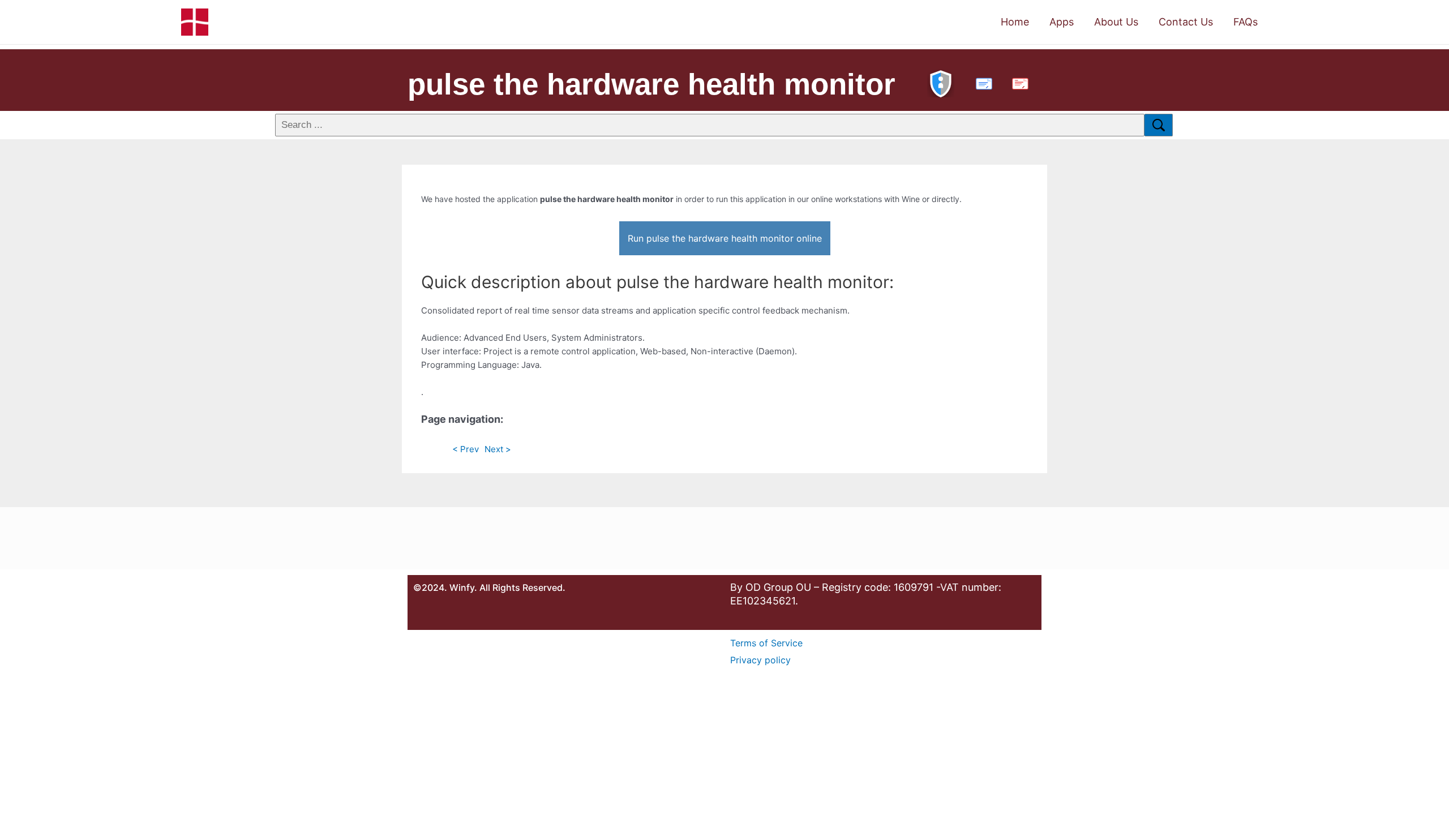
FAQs (1245, 22)
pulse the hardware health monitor (651, 84)
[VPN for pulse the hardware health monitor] (941, 82)
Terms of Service (766, 643)
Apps (1061, 22)
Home (1015, 22)
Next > (498, 449)
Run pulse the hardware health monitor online (725, 238)
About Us (1116, 22)
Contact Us (1186, 22)
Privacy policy (760, 660)
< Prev (465, 449)
